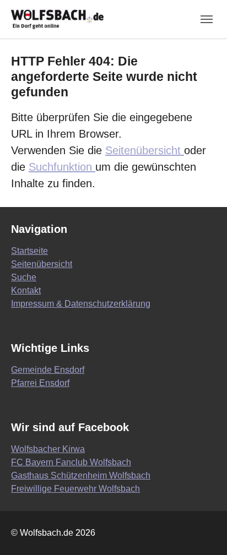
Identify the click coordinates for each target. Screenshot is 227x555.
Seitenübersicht (144, 150)
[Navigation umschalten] (206, 19)
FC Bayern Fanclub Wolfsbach (71, 462)
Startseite (29, 250)
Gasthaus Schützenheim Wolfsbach (80, 475)
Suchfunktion (62, 167)
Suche (23, 277)
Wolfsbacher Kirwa (48, 449)
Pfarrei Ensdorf (40, 383)
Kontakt (26, 290)
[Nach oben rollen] (203, 531)
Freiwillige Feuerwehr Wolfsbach (75, 488)
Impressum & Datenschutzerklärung (80, 303)
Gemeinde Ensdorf (47, 369)
